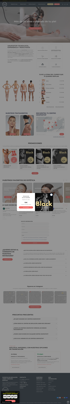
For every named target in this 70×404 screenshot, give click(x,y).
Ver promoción (26, 207)
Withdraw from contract (6, 402)
